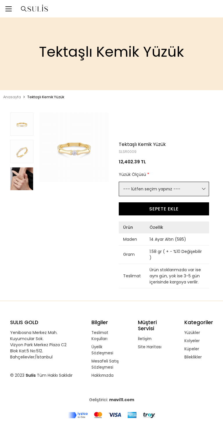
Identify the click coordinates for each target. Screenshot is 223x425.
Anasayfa (12, 96)
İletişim (145, 339)
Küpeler (191, 349)
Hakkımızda (102, 375)
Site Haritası (149, 347)
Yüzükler (192, 332)
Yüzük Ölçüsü (134, 174)
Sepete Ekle (164, 209)
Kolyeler (192, 341)
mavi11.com (121, 400)
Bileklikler (193, 357)
